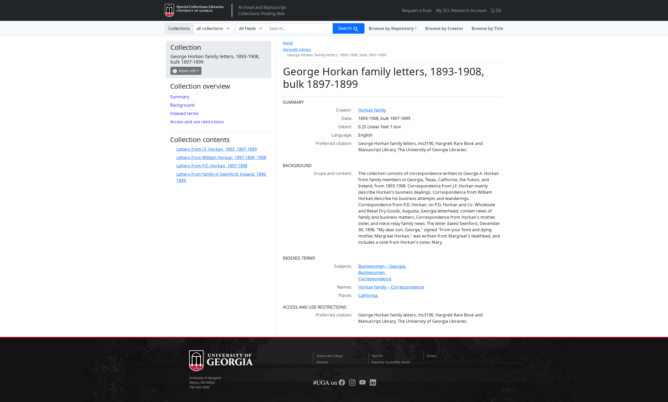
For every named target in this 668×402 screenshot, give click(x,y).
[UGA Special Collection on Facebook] (343, 382)
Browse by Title (487, 28)
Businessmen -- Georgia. (382, 266)
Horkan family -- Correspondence (391, 287)
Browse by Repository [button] (391, 28)
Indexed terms (184, 113)
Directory (322, 362)
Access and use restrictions (197, 122)
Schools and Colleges (330, 356)
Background (182, 105)
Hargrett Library (297, 49)
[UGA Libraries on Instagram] (353, 382)
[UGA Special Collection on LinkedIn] (373, 382)
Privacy (431, 356)
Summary (179, 97)
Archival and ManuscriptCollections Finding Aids (262, 10)
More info (187, 70)
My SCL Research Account (461, 10)
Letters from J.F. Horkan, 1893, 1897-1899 (216, 149)
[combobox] (299, 28)
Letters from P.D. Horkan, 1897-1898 (211, 166)
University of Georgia (228, 360)
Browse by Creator (444, 28)
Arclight (194, 10)
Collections (179, 28)
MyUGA (377, 356)
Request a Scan (417, 10)
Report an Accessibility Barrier (391, 362)
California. (368, 295)
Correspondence (374, 279)
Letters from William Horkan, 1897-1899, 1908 (221, 157)
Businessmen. (372, 272)
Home (288, 42)
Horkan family (372, 110)
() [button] (498, 10)
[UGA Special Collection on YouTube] (363, 382)
